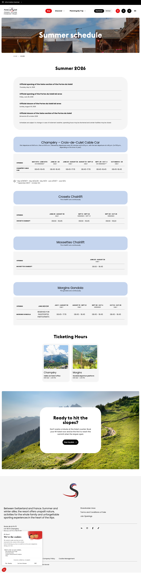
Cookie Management (67, 558)
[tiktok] (98, 528)
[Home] (10, 11)
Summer (99, 11)
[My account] (123, 11)
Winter (108, 11)
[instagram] (87, 528)
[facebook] (93, 528)
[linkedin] (81, 528)
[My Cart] (129, 11)
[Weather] (118, 11)
